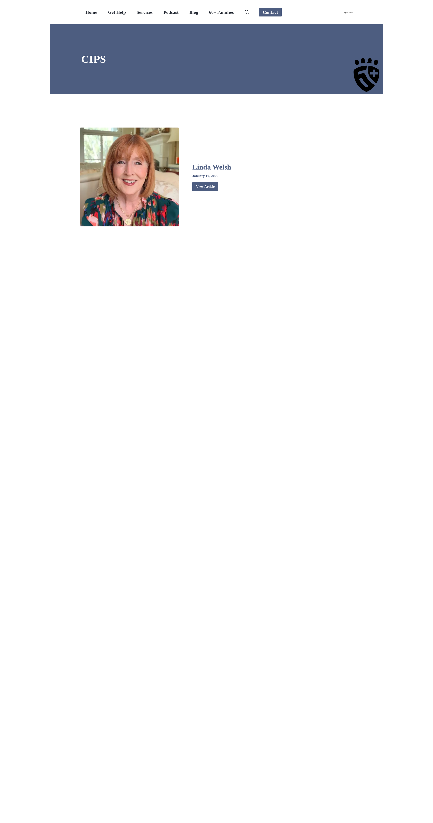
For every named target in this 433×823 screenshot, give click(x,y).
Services (145, 12)
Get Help (117, 12)
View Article (205, 186)
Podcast (171, 12)
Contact (270, 12)
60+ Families (221, 12)
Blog (193, 12)
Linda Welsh (211, 167)
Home (91, 12)
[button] (247, 12)
